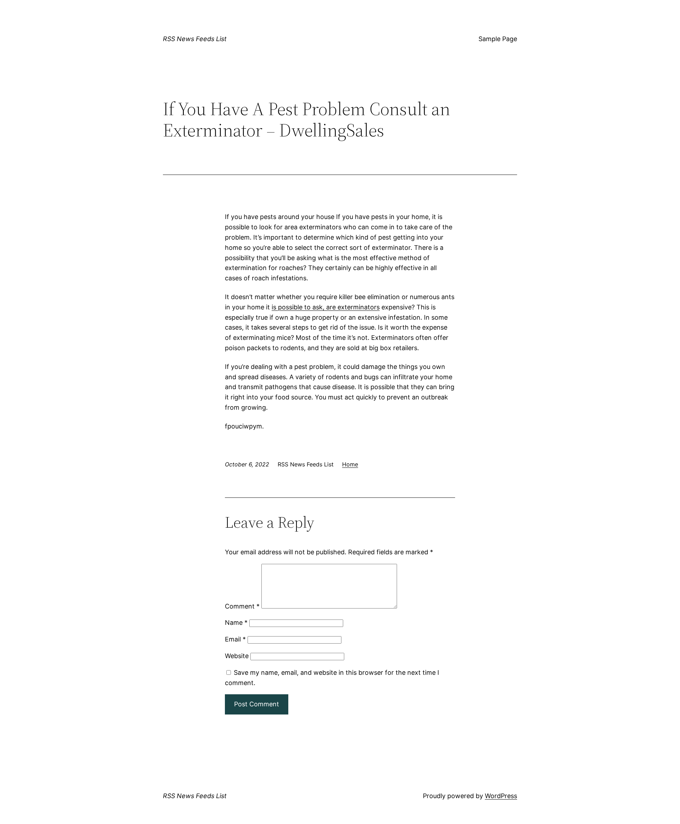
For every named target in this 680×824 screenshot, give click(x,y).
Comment (242, 606)
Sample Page (497, 39)
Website (237, 656)
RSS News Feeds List (195, 39)
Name (236, 622)
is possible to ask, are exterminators (326, 307)
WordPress (501, 796)
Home (350, 464)
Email (235, 639)
